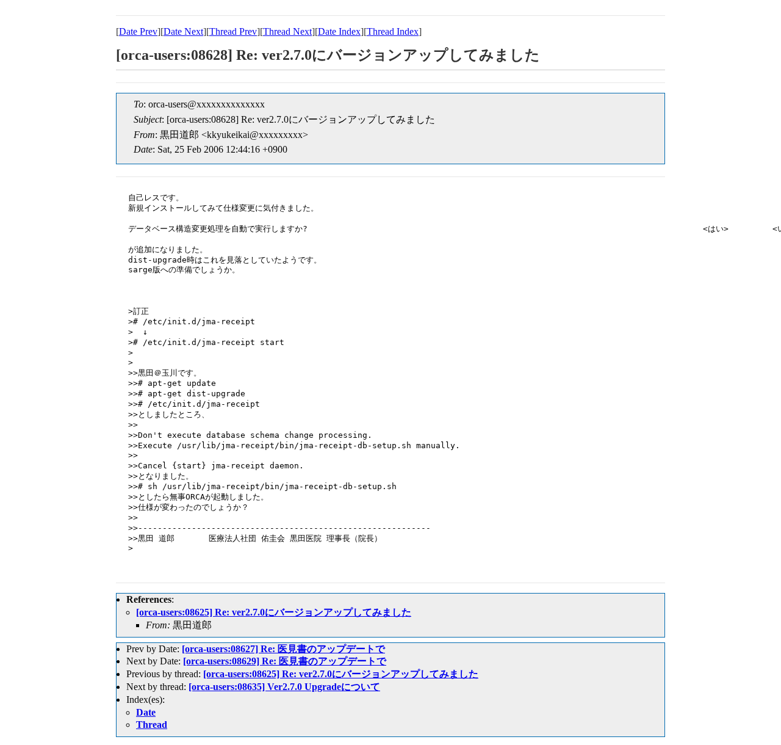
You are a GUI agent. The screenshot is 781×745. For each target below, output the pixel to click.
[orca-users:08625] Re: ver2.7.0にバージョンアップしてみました (273, 612)
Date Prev (138, 31)
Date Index (339, 31)
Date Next (183, 31)
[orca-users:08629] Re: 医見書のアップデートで (284, 661)
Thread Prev (233, 31)
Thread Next (287, 31)
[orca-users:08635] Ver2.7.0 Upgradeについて (284, 686)
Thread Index (393, 31)
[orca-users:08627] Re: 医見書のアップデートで (283, 649)
